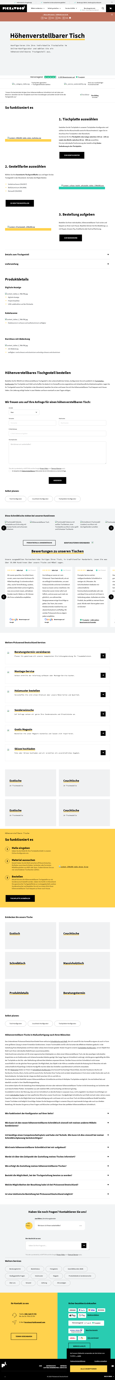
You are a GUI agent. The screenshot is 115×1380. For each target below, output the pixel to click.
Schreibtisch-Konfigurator (42, 1070)
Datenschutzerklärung (28, 471)
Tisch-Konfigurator (15, 499)
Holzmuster (39, 1276)
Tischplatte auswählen (20, 898)
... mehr (78, 1356)
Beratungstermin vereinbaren (77, 543)
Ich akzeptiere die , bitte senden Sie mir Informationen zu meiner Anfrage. (39, 471)
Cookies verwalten (100, 1361)
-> (83, 1245)
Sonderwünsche (24, 710)
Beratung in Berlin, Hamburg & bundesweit (89, 2)
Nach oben (108, 1376)
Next (111, 527)
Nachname (62, 418)
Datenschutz (51, 1366)
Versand (28, 1283)
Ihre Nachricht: (13, 439)
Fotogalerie (54, 1269)
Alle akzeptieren (89, 1369)
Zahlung (44, 1283)
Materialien (15, 1070)
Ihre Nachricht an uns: (33, 1238)
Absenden (57, 480)
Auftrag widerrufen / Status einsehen (57, 1368)
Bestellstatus (35, 1269)
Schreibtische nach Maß (58, 1041)
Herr (12, 412)
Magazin (56, 1276)
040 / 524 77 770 (30, 1314)
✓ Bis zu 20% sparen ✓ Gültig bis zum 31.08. (55, 14)
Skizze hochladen (24, 748)
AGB (40, 1366)
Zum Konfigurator (72, 155)
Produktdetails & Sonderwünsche (39, 543)
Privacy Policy (44, 468)
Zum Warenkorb (70, 238)
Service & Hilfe (79, 1346)
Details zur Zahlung (93, 1315)
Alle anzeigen (61, 1283)
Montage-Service (24, 671)
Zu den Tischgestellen (19, 203)
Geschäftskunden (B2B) (75, 1269)
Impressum (64, 1366)
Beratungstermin (15, 1269)
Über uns (12, 1283)
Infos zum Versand (92, 1338)
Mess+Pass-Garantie (92, 1330)
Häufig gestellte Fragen (17, 1276)
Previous (3, 527)
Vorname (11, 418)
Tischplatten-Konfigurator (67, 499)
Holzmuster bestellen (27, 690)
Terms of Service (56, 468)
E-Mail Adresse (13, 429)
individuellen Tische (17, 1095)
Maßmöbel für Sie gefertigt (24, 2)
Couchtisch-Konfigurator (40, 499)
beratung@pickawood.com (34, 1322)
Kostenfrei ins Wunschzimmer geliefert (54, 2)
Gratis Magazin (23, 729)
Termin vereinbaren (24, 1336)
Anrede (11, 408)
